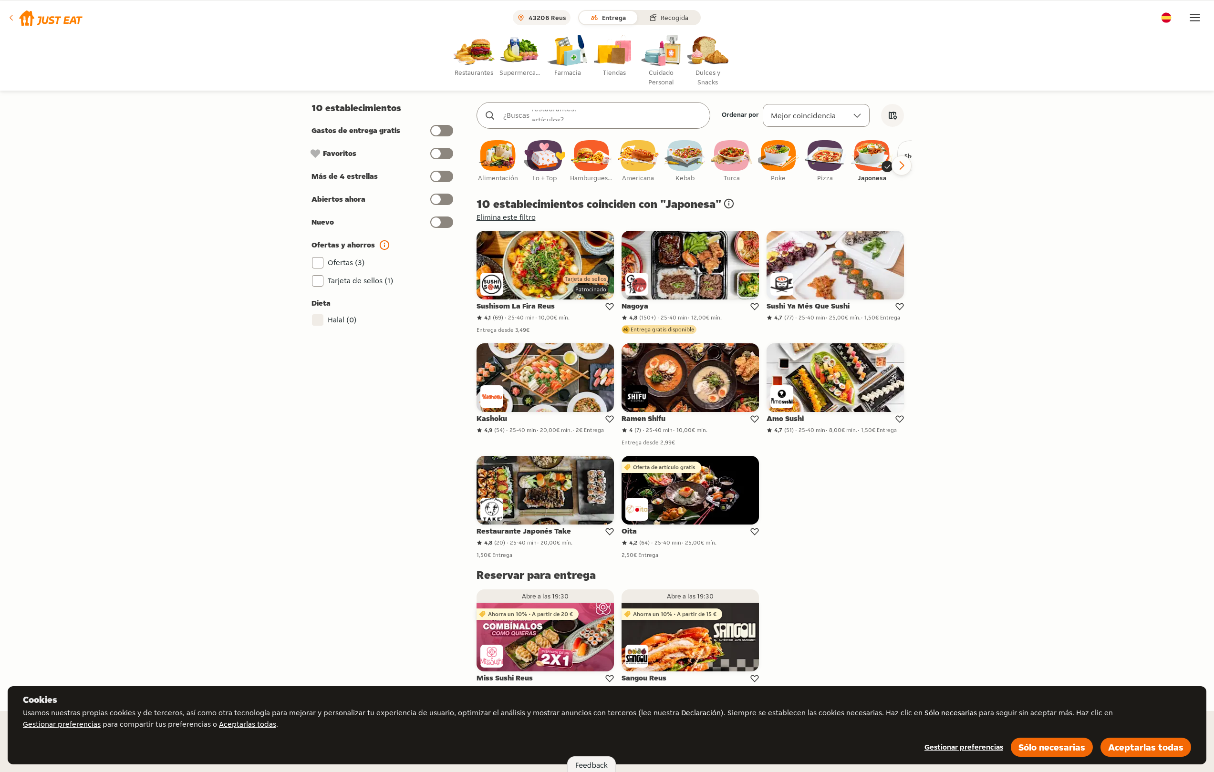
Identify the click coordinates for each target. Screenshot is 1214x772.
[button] (45, 17)
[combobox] (603, 115)
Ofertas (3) (346, 262)
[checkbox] (498, 161)
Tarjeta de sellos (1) (361, 281)
